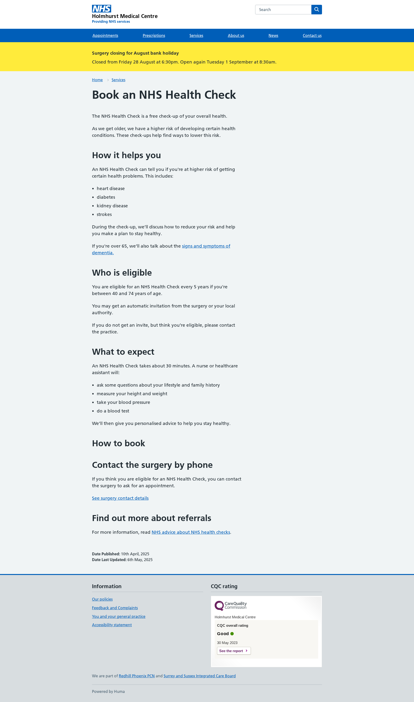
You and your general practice (118, 616)
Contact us (312, 35)
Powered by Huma (108, 691)
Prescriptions (154, 35)
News (273, 35)
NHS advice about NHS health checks (191, 532)
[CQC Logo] (231, 606)
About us (236, 35)
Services (196, 35)
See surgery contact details (120, 498)
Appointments (105, 35)
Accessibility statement (112, 624)
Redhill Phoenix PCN (137, 675)
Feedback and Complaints (115, 607)
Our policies (102, 599)
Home (97, 79)
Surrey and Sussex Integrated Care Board (200, 675)
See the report (231, 651)
